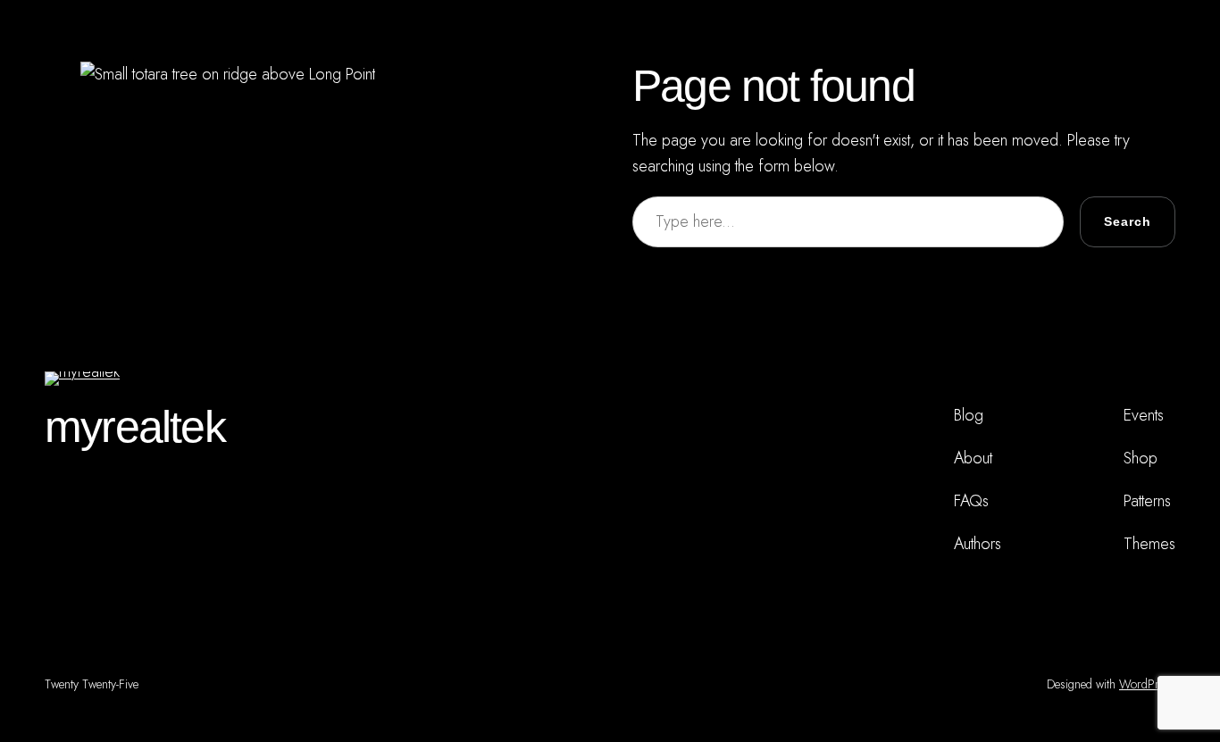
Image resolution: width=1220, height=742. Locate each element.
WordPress (1147, 684)
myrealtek (135, 427)
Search (1127, 221)
